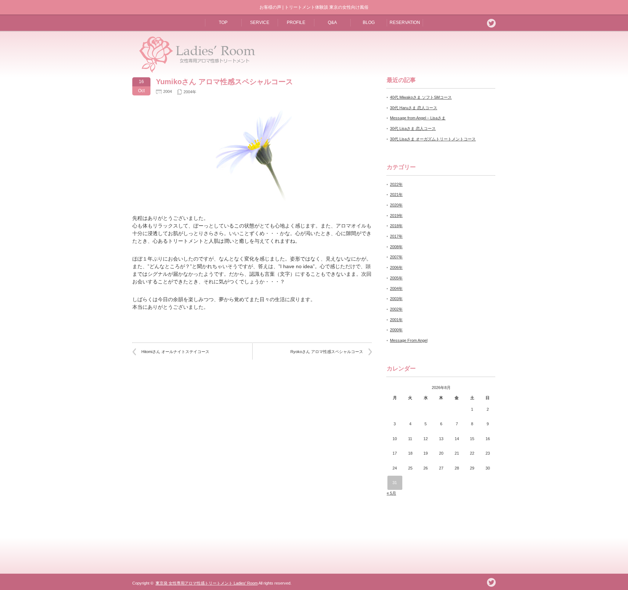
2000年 (396, 330)
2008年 (396, 247)
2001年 (396, 319)
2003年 (396, 298)
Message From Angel (408, 340)
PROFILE (296, 22)
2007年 (396, 257)
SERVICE (259, 22)
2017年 (396, 236)
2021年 (396, 194)
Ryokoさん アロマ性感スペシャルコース (326, 351)
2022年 (396, 184)
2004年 (190, 92)
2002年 (396, 309)
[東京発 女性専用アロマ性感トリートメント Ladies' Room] (194, 72)
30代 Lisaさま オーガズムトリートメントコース (433, 139)
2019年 (396, 215)
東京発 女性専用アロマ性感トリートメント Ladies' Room (207, 583)
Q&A (332, 22)
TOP (223, 22)
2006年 (396, 267)
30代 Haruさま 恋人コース (413, 108)
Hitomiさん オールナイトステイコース (175, 351)
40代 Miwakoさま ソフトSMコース (421, 97)
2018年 (396, 226)
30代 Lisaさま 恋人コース (413, 128)
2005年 (396, 278)
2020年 (396, 205)
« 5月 (391, 493)
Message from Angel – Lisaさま (418, 118)
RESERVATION (405, 22)
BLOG (369, 22)
